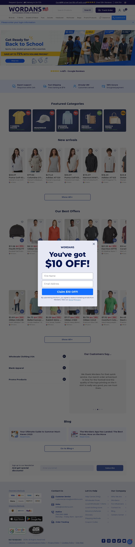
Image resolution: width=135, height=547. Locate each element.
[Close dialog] (93, 244)
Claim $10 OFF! (67, 291)
